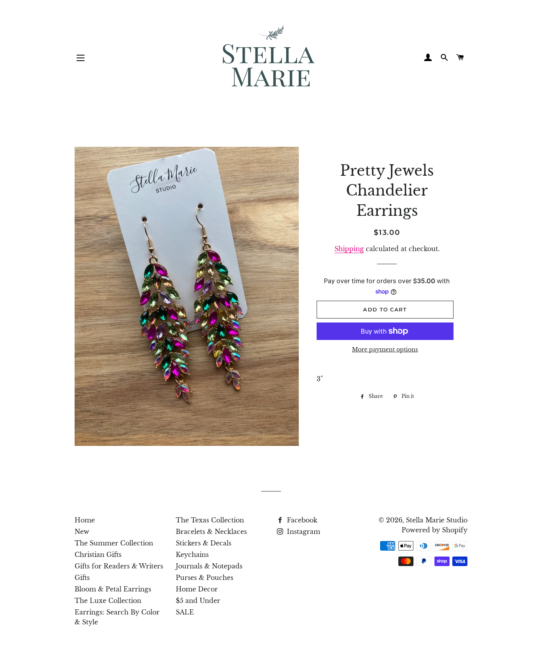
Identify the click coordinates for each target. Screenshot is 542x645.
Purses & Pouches (204, 578)
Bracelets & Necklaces (211, 532)
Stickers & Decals (203, 543)
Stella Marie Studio (436, 520)
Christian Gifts (98, 555)
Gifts (82, 578)
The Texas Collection (210, 520)
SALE (185, 612)
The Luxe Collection (108, 601)
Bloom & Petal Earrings (113, 589)
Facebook (301, 520)
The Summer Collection (114, 543)
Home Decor (197, 589)
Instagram (302, 532)
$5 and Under (198, 601)
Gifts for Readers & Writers (119, 566)
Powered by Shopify (434, 530)
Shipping (349, 249)
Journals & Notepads (209, 566)
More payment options (385, 349)
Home (85, 520)
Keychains (192, 555)
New (82, 532)
